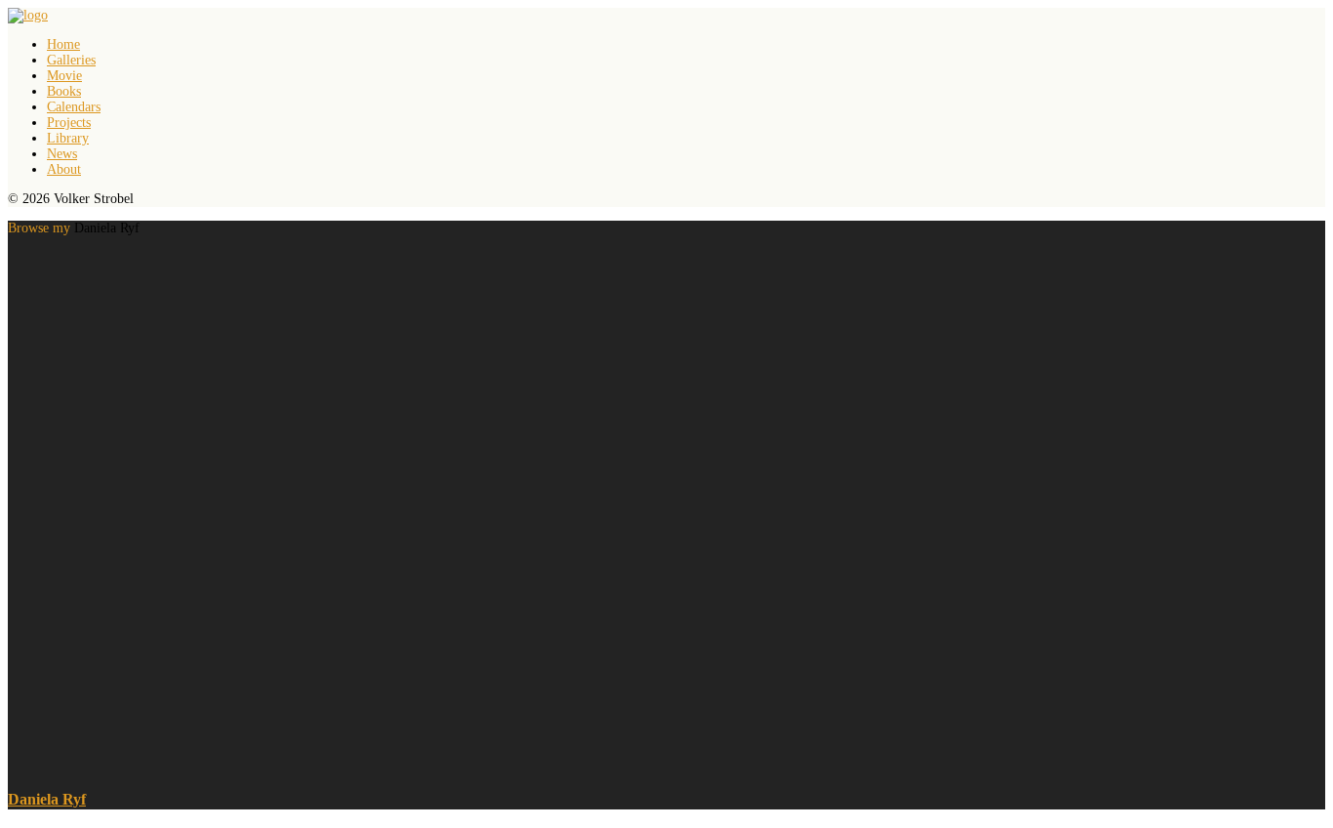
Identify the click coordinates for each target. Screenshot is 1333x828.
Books (64, 91)
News (62, 153)
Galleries (71, 60)
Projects (69, 122)
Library (68, 138)
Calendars (74, 107)
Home (63, 44)
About (64, 169)
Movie (64, 75)
